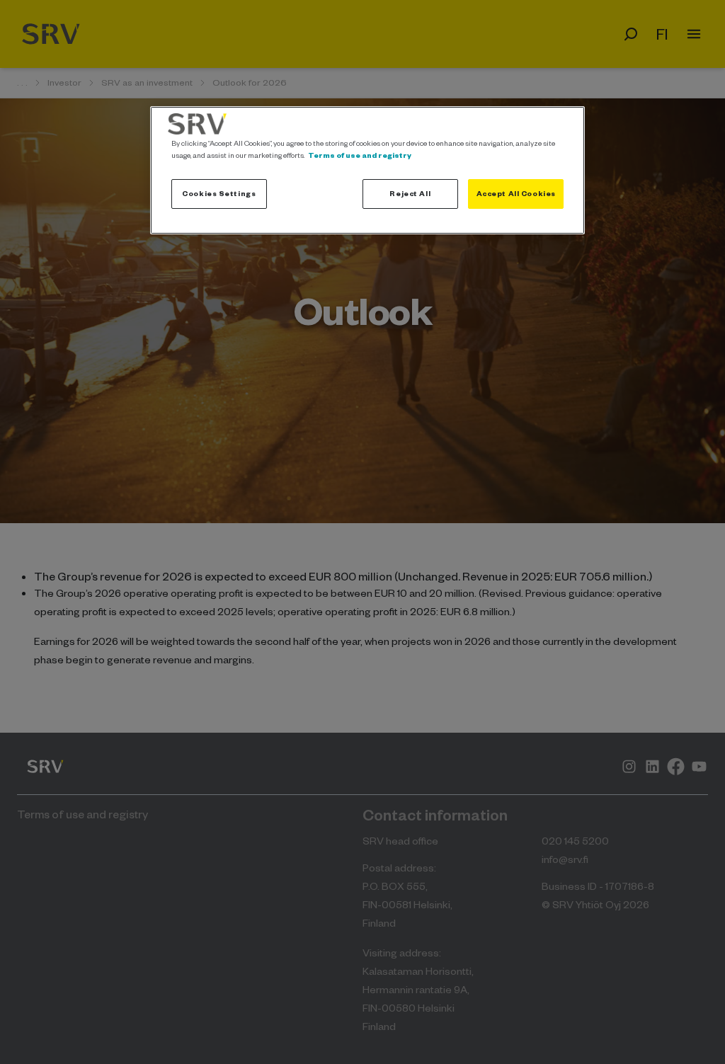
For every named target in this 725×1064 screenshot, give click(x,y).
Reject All (409, 193)
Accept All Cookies (516, 193)
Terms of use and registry (359, 155)
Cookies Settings (219, 193)
